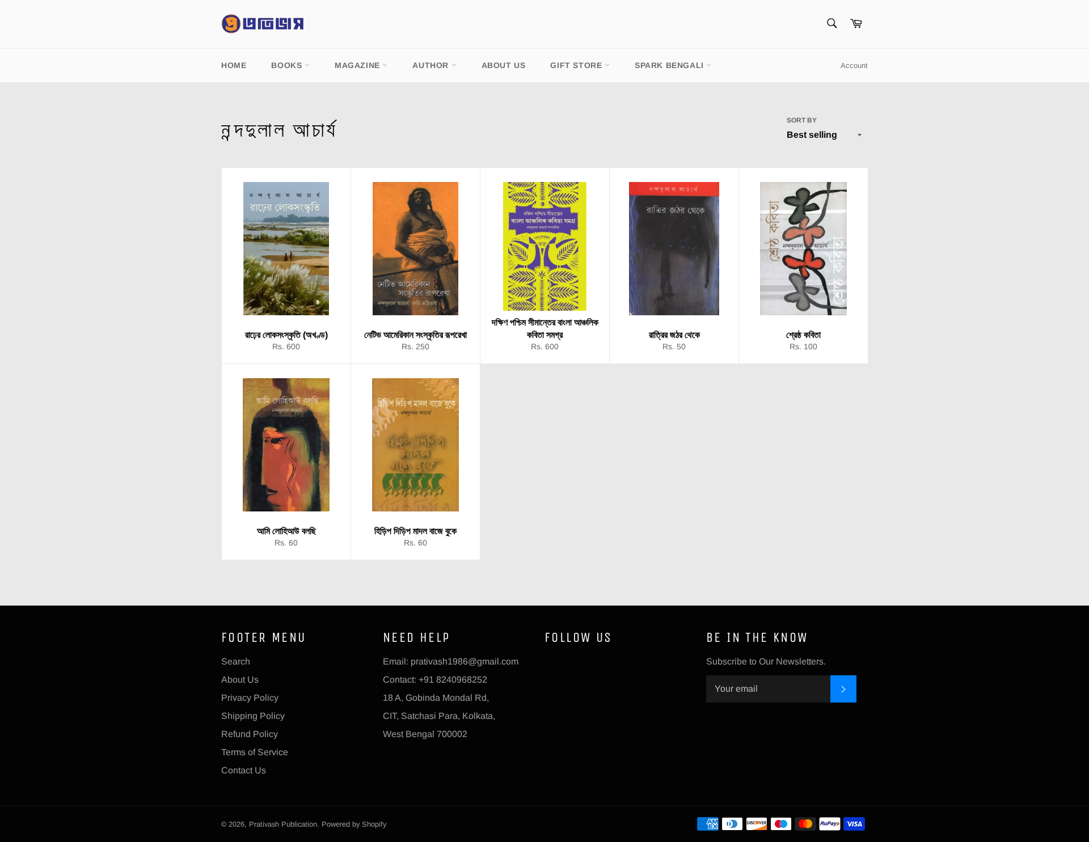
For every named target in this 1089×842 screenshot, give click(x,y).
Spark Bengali (670, 65)
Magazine (358, 65)
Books (288, 65)
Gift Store (577, 65)
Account (854, 65)
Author (431, 65)
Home (233, 65)
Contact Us (243, 770)
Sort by (802, 120)
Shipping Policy (253, 716)
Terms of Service (254, 752)
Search (235, 661)
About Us (504, 65)
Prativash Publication (283, 824)
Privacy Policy (249, 698)
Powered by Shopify (354, 824)
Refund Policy (249, 734)
